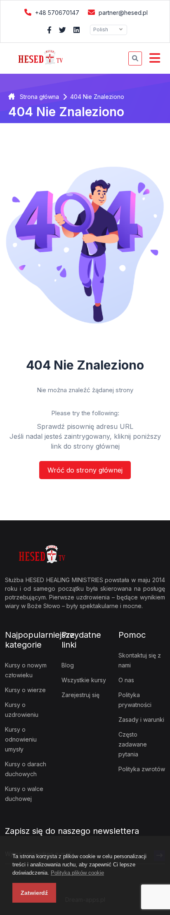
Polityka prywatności (134, 699)
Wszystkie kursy (83, 679)
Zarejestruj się (80, 694)
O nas (126, 679)
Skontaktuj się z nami (139, 660)
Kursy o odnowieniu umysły (21, 739)
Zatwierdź (34, 892)
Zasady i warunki (141, 719)
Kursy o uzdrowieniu (21, 709)
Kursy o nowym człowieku (26, 670)
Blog (67, 665)
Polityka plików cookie (77, 873)
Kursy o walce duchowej (24, 793)
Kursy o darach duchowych (25, 769)
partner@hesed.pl (122, 12)
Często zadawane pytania (132, 744)
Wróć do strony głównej (85, 470)
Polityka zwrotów (141, 768)
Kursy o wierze (25, 689)
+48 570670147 (56, 12)
